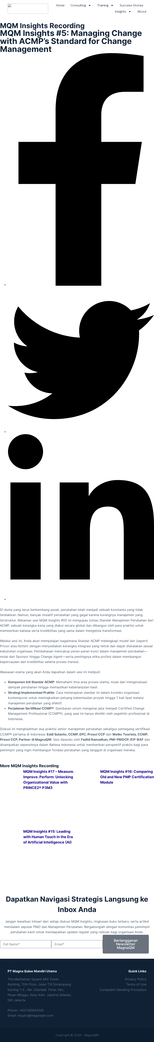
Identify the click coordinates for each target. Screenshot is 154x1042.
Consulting (78, 5)
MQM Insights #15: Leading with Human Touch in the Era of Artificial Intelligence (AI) (48, 836)
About (141, 11)
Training (102, 5)
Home (60, 5)
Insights (120, 11)
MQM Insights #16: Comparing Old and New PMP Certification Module (127, 776)
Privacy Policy (135, 979)
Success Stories (131, 5)
